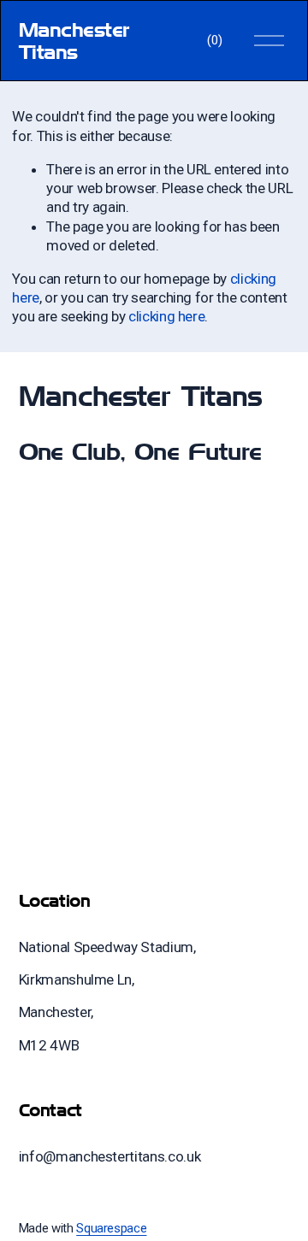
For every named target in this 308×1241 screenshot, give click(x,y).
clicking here (166, 316)
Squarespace (111, 1228)
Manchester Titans (74, 40)
